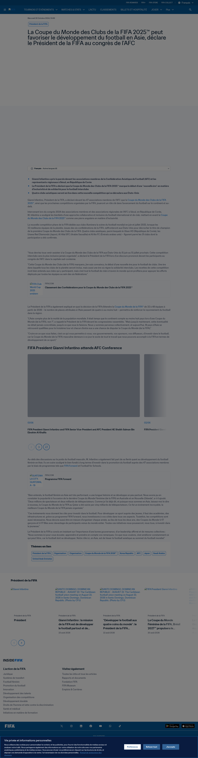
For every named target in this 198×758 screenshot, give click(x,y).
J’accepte (170, 747)
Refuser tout (151, 747)
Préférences (132, 747)
